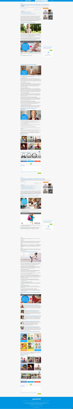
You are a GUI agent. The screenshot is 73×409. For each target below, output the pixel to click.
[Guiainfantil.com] (36, 399)
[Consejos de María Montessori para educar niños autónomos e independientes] (30, 142)
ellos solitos (33, 266)
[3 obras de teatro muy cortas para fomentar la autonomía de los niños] (24, 149)
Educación (21, 3)
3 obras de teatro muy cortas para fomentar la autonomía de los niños (23, 148)
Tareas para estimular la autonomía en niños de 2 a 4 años (31, 310)
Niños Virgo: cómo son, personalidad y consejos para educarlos (45, 13)
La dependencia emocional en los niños (27, 55)
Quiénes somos (24, 400)
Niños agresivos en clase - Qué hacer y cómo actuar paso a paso (50, 18)
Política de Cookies (46, 52)
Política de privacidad (33, 400)
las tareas (29, 268)
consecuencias (26, 123)
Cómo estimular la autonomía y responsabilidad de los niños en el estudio (30, 362)
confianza (29, 103)
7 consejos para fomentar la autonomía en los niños (23, 141)
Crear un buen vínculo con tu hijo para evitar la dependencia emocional (37, 362)
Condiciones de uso (29, 392)
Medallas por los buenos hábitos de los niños (25, 152)
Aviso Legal (37, 400)
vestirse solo (34, 84)
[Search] (47, 0)
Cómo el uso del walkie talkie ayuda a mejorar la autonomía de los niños (23, 369)
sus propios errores (37, 94)
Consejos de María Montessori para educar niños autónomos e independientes (30, 141)
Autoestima (24, 159)
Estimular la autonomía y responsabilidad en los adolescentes (31, 326)
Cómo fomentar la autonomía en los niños (37, 369)
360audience (38, 407)
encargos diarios (36, 78)
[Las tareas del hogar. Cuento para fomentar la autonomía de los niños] (38, 142)
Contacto (41, 400)
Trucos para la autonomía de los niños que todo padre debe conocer (23, 362)
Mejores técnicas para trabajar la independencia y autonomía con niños (30, 148)
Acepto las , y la (28, 392)
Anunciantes (44, 400)
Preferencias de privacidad (25, 392)
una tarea (34, 99)
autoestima (26, 121)
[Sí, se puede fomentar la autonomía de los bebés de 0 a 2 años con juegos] (38, 149)
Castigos (26, 159)
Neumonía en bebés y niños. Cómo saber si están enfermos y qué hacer (50, 13)
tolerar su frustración (26, 286)
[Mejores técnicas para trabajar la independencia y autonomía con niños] (30, 149)
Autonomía (32, 132)
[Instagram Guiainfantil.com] (47, 55)
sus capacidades (27, 283)
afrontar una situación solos (24, 36)
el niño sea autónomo (26, 263)
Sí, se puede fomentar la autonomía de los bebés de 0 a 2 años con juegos (37, 148)
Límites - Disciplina (29, 159)
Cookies (28, 400)
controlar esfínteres (31, 244)
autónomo (32, 124)
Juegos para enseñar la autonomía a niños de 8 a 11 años (31, 321)
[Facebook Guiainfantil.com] (45, 55)
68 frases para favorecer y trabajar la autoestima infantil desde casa (45, 18)
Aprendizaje (22, 159)
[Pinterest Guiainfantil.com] (46, 55)
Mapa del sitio (48, 400)
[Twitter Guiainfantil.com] (49, 55)
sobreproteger (27, 90)
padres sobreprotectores (33, 270)
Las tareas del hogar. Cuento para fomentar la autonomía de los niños (37, 141)
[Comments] (40, 9)
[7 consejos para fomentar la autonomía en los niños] (24, 142)
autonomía (27, 228)
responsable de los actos (38, 37)
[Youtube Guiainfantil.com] (50, 55)
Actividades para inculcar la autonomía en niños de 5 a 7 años (31, 315)
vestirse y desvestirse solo (29, 238)
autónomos (39, 19)
